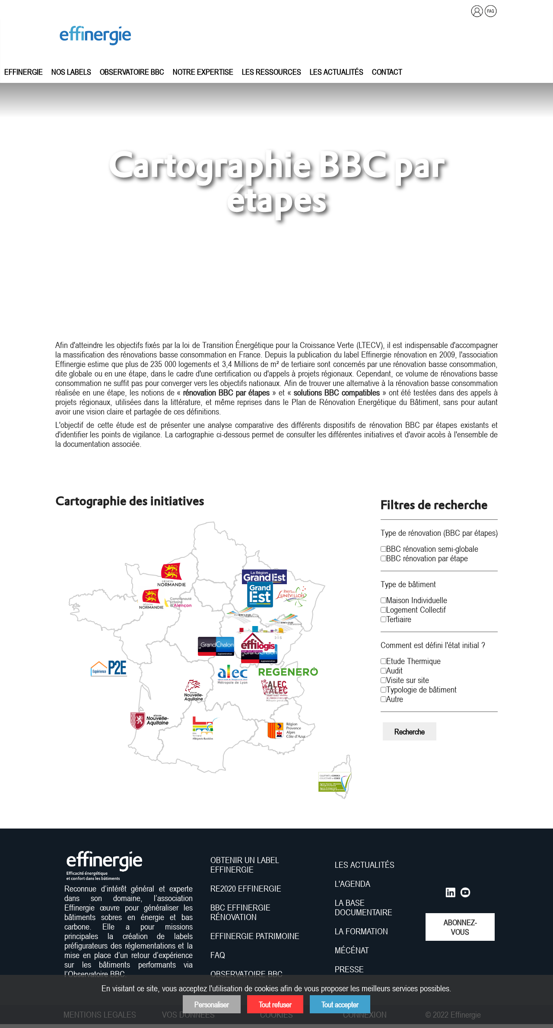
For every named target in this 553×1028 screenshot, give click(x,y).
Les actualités (336, 71)
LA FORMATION (361, 931)
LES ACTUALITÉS (364, 865)
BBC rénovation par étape (427, 558)
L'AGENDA (353, 884)
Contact (387, 71)
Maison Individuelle (416, 600)
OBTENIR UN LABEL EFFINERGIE (244, 865)
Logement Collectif (416, 609)
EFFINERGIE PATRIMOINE (254, 936)
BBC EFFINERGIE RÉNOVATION (240, 912)
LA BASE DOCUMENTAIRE (363, 907)
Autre (394, 699)
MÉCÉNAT (352, 950)
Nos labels (71, 71)
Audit (394, 670)
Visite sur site (407, 680)
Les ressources (271, 71)
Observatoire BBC (132, 71)
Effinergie (23, 71)
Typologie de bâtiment (421, 689)
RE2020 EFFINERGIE (245, 888)
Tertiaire (398, 619)
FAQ (217, 955)
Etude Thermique (413, 661)
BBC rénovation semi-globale (432, 549)
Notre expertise (203, 71)
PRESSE (349, 969)
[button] (172, 575)
